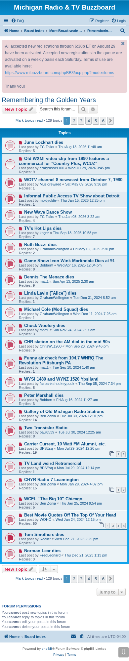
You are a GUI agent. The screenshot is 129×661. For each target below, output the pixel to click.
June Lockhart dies (43, 142)
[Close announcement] (123, 43)
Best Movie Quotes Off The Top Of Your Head (70, 515)
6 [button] (103, 121)
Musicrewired (50, 184)
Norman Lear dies (42, 550)
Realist (45, 539)
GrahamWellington (54, 249)
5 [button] (96, 121)
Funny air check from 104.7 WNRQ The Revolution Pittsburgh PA (61, 360)
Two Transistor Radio (45, 427)
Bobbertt (46, 265)
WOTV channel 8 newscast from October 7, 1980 (73, 179)
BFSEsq (46, 448)
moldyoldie (48, 200)
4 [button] (88, 121)
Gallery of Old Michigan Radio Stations (64, 411)
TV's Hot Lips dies (43, 228)
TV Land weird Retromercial (52, 463)
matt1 (44, 281)
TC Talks (47, 147)
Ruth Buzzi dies (40, 244)
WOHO (46, 519)
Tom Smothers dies (44, 534)
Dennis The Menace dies (49, 276)
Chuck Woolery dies (44, 325)
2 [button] (74, 121)
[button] (110, 121)
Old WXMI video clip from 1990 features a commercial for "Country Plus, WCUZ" (64, 161)
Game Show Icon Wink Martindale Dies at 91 (69, 260)
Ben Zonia (48, 416)
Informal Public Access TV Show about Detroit (71, 195)
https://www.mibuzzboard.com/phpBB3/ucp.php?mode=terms (59, 72)
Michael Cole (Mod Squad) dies (56, 309)
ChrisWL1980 (51, 346)
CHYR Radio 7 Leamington (51, 479)
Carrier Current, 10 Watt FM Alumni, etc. (65, 443)
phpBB (47, 648)
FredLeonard (50, 555)
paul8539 (47, 432)
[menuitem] (17, 21)
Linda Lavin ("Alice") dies (50, 293)
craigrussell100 (52, 168)
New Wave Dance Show (48, 212)
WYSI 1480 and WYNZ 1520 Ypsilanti (61, 379)
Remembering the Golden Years (49, 99)
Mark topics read (29, 120)
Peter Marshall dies (44, 395)
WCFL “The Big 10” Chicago (53, 498)
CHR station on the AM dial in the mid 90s (67, 341)
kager (44, 233)
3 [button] (81, 121)
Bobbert (46, 400)
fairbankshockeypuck (57, 384)
